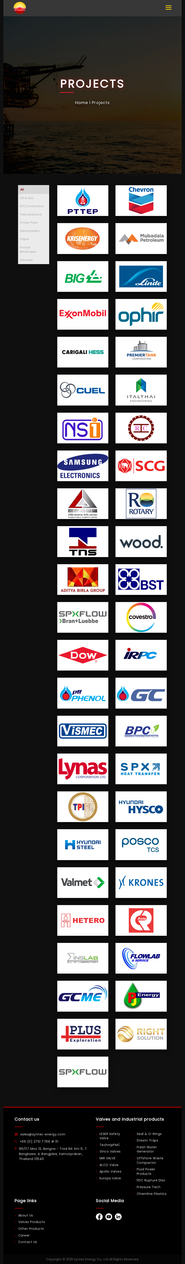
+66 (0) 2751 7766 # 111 (39, 1141)
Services (26, 260)
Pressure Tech (149, 1187)
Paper (24, 239)
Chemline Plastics (152, 1194)
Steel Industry (30, 231)
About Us (25, 1215)
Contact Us (27, 1242)
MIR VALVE (107, 1158)
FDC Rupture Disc (151, 1180)
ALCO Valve (109, 1165)
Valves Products (31, 1222)
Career (24, 1235)
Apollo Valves (110, 1171)
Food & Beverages (28, 249)
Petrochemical (31, 214)
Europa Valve (110, 1178)
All (22, 189)
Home (81, 102)
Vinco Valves (110, 1151)
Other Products (31, 1229)
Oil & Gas (26, 198)
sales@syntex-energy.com (42, 1134)
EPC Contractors (32, 206)
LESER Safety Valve (109, 1136)
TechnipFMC (109, 1145)
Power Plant (28, 222)
